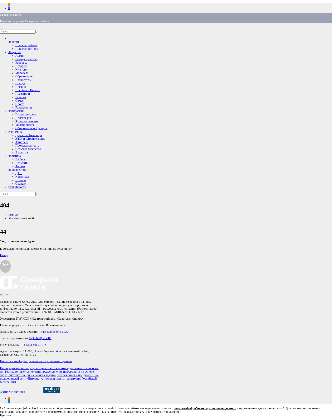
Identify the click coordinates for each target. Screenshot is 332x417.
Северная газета (10, 14)
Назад (4, 255)
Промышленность (27, 145)
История (21, 66)
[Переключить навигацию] (1, 28)
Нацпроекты (16, 111)
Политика (14, 156)
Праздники (22, 93)
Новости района (26, 45)
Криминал (22, 176)
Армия (19, 55)
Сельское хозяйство (28, 149)
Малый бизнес (24, 124)
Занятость (21, 142)
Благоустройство (26, 59)
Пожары (20, 180)
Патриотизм (23, 79)
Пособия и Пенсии (27, 90)
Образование (23, 76)
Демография (23, 117)
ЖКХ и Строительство (30, 138)
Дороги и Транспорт (28, 135)
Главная (13, 214)
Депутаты (21, 162)
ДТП (18, 173)
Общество (14, 52)
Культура (21, 69)
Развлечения (23, 107)
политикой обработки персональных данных (205, 408)
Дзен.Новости (17, 187)
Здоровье (21, 62)
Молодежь (22, 73)
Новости (13, 41)
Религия (20, 97)
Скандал (21, 183)
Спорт (19, 104)
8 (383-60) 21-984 (40, 338)
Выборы (20, 159)
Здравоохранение (26, 121)
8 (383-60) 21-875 (35, 344)
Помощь (20, 86)
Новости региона (26, 48)
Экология (21, 152)
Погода (20, 83)
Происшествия (17, 169)
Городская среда (26, 114)
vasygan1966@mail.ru (54, 331)
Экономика (15, 131)
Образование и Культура (31, 128)
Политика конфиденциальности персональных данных (36, 361)
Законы (20, 166)
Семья (19, 100)
